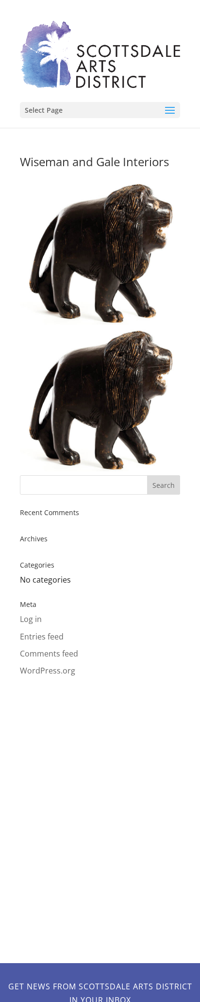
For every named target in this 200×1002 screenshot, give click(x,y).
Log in (31, 619)
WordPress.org (47, 670)
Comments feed (49, 653)
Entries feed (42, 636)
